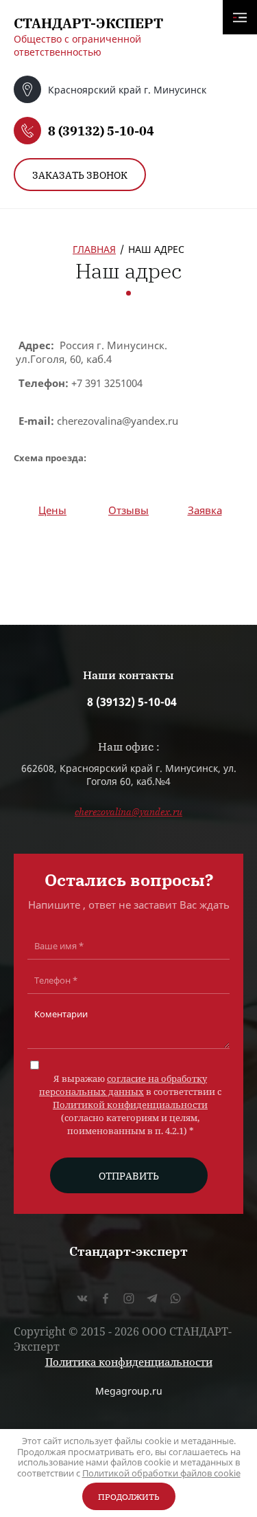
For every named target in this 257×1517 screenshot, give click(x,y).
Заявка (205, 510)
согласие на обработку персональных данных (123, 1085)
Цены (52, 510)
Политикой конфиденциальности (130, 1104)
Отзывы (128, 510)
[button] (80, 174)
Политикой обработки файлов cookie (161, 1473)
